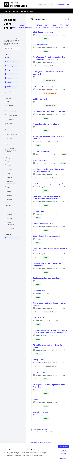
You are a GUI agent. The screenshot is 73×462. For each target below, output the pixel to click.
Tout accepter (63, 446)
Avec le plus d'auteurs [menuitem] (66, 25)
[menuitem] (12, 48)
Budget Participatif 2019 (11, 11)
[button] (7, 54)
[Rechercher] (50, 4)
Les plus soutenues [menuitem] (46, 26)
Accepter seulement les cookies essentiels (63, 452)
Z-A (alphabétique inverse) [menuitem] (38, 25)
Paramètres (63, 458)
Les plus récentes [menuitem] (21, 26)
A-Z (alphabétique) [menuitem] (29, 26)
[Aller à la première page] (15, 4)
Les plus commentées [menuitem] (54, 26)
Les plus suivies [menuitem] (61, 25)
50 (46, 429)
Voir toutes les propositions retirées (41, 442)
